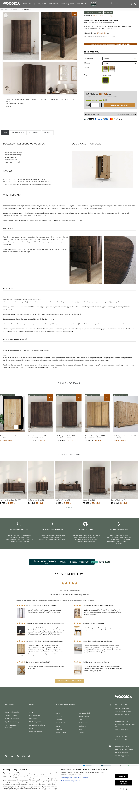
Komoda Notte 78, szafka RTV (82, 502)
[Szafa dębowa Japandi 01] (40, 414)
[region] (69, 773)
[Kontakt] (135, 3)
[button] (6, 15)
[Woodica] (11, 3)
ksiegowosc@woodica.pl (124, 751)
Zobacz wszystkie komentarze (69, 682)
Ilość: (88, 105)
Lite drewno (34, 132)
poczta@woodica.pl (122, 748)
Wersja (87, 67)
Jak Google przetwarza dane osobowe (74, 767)
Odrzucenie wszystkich (124, 772)
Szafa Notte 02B (22, 502)
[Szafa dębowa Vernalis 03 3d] (125, 414)
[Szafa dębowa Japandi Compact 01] (69, 414)
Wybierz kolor (89, 75)
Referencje (33, 720)
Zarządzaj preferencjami (123, 779)
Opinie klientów (34, 717)
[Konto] (131, 3)
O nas (31, 714)
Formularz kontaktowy (37, 727)
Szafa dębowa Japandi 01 (37, 436)
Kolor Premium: (107, 75)
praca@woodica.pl (121, 754)
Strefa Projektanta (35, 724)
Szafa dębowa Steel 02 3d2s (10, 436)
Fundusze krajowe (35, 733)
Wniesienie (88, 58)
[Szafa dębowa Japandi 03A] (97, 414)
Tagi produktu (17, 132)
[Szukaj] (126, 3)
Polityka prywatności (12, 720)
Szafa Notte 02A (105, 502)
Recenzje (47, 132)
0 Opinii (95, 16)
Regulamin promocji (12, 724)
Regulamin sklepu (11, 717)
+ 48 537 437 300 (121, 741)
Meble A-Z (13, 9)
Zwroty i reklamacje (12, 714)
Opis (5, 132)
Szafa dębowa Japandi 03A (95, 436)
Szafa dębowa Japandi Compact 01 (68, 437)
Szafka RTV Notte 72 (51, 502)
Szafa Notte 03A (133, 502)
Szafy (19, 9)
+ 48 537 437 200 (121, 738)
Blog (31, 730)
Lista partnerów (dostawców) (71, 770)
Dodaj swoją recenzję (106, 16)
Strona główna (5, 9)
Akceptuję (121, 766)
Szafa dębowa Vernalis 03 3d (124, 436)
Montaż (87, 63)
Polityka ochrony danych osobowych (42, 784)
